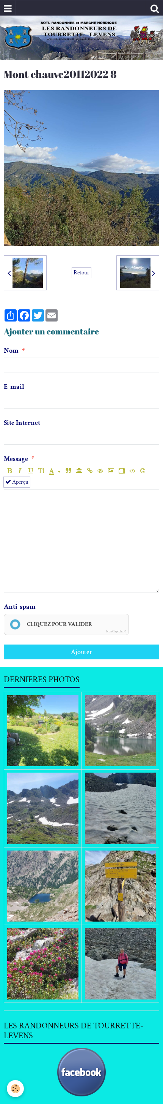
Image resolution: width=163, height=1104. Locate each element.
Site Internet (22, 422)
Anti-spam (20, 606)
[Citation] (68, 471)
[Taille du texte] (41, 471)
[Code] (132, 471)
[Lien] (89, 471)
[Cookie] (15, 1088)
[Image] (110, 471)
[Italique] (19, 471)
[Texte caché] (100, 471)
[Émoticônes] (142, 471)
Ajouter (81, 652)
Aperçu (19, 482)
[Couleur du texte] (55, 471)
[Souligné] (30, 471)
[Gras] (9, 471)
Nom (11, 350)
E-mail (14, 386)
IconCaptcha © (116, 631)
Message (16, 459)
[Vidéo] (121, 471)
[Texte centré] (79, 471)
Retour (81, 272)
